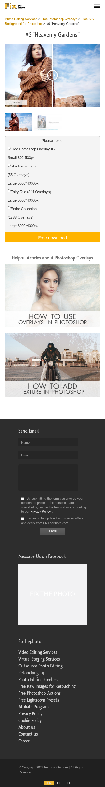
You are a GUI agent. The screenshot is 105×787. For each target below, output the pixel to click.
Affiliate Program (33, 706)
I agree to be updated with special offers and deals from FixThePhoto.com (52, 521)
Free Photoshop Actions (39, 693)
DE (59, 783)
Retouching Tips (32, 672)
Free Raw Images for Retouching (47, 686)
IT (68, 783)
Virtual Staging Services (39, 659)
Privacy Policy (40, 511)
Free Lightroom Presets (38, 700)
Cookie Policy (30, 720)
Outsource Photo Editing (40, 666)
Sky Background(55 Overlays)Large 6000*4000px (23, 174)
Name (25, 442)
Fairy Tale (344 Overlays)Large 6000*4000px (29, 196)
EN (49, 783)
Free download (52, 237)
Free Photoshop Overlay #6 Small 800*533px (31, 153)
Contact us (28, 734)
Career (24, 741)
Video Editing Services (37, 652)
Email (25, 455)
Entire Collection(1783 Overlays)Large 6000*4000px (23, 217)
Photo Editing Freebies (38, 679)
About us (26, 727)
